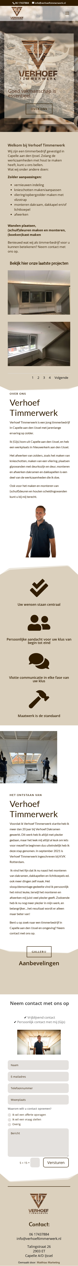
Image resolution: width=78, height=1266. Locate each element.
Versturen (56, 1162)
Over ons (39, 109)
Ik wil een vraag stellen (26, 1119)
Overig (16, 1124)
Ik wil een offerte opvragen (29, 1114)
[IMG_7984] (39, 365)
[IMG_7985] (39, 313)
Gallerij (39, 951)
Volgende (61, 377)
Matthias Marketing (48, 1262)
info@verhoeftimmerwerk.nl (39, 1238)
